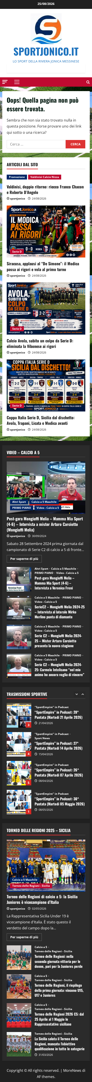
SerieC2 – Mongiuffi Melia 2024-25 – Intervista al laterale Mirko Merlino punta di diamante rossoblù (19, 608)
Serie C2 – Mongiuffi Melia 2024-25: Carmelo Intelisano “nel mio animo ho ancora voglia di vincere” (19, 666)
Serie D (17, 252)
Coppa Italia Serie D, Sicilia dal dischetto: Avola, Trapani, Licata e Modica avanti (41, 420)
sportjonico (17, 198)
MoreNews (72, 1070)
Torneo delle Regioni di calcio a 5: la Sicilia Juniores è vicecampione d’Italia (42, 899)
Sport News (42, 709)
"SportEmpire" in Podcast (52, 705)
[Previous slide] (76, 694)
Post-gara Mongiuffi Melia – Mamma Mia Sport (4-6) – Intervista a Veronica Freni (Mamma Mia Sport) (19, 579)
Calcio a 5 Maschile (43, 502)
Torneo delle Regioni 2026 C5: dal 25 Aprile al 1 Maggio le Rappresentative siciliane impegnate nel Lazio (19, 1015)
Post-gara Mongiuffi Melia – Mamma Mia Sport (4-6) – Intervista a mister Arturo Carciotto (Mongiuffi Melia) (45, 524)
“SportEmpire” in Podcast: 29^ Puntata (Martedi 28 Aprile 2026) (19, 802)
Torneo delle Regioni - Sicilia (31, 886)
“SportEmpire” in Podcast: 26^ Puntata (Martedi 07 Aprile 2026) (19, 744)
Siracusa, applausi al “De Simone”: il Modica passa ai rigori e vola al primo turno (43, 266)
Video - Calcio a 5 (48, 508)
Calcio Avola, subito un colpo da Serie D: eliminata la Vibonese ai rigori (40, 343)
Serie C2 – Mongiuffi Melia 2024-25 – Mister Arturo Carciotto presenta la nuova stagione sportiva (19, 637)
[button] (5, 82)
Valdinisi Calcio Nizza (44, 177)
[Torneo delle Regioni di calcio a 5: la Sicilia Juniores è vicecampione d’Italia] (46, 866)
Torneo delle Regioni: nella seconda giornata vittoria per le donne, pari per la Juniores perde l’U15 (19, 957)
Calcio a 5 (41, 947)
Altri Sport (19, 502)
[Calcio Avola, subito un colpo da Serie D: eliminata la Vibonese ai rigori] (46, 308)
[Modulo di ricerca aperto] (88, 82)
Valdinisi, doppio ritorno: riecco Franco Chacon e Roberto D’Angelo (45, 189)
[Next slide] (82, 694)
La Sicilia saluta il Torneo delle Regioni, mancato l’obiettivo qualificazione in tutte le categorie (19, 1044)
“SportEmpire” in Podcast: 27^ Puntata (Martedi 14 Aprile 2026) (19, 715)
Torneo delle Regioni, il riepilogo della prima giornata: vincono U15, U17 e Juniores (19, 986)
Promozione (17, 177)
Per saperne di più (26, 559)
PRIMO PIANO (21, 508)
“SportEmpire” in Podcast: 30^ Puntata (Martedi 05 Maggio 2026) (19, 773)
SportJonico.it (46, 51)
